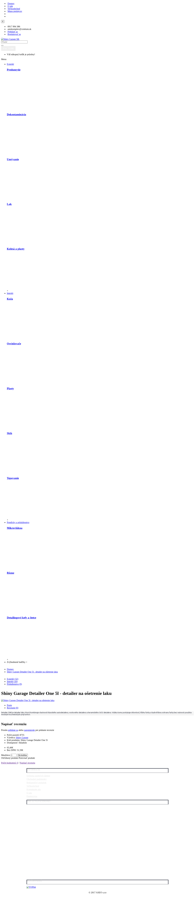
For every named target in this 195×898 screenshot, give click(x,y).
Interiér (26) (12, 681)
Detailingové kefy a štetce (21, 617)
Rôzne (10, 572)
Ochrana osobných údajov (38, 775)
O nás (29, 793)
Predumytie (13, 69)
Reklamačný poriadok (36, 782)
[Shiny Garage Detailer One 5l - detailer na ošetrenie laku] (27, 700)
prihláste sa (13, 730)
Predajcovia (32, 796)
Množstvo (5, 755)
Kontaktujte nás (34, 789)
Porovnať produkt (27, 758)
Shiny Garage (22, 737)
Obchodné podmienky (37, 779)
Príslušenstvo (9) (14, 684)
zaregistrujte (29, 730)
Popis (9, 705)
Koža (10, 298)
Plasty (10, 388)
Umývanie (13, 159)
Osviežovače (14, 343)
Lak (9, 204)
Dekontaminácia (16, 114)
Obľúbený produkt (9, 758)
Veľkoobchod (33, 786)
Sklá (9, 433)
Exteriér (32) (12, 679)
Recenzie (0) (12, 708)
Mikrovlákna (14, 527)
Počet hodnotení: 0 (9, 763)
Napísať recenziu (27, 763)
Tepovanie (13, 478)
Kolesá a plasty (16, 248)
